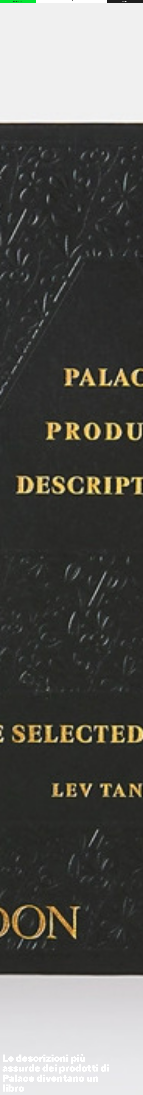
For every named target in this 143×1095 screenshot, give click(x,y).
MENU (125, 1)
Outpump (18, 1)
